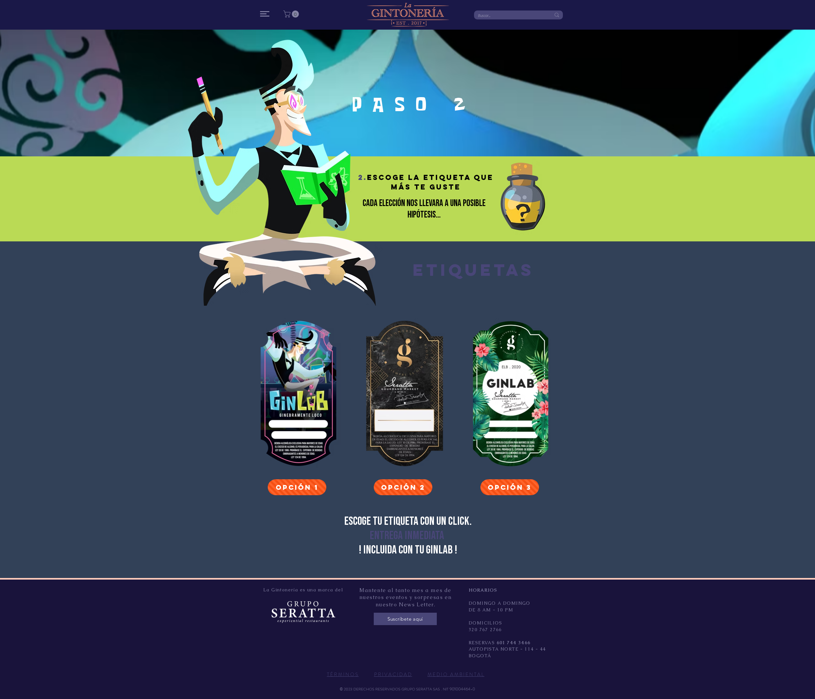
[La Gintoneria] (226, 11)
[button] (264, 14)
